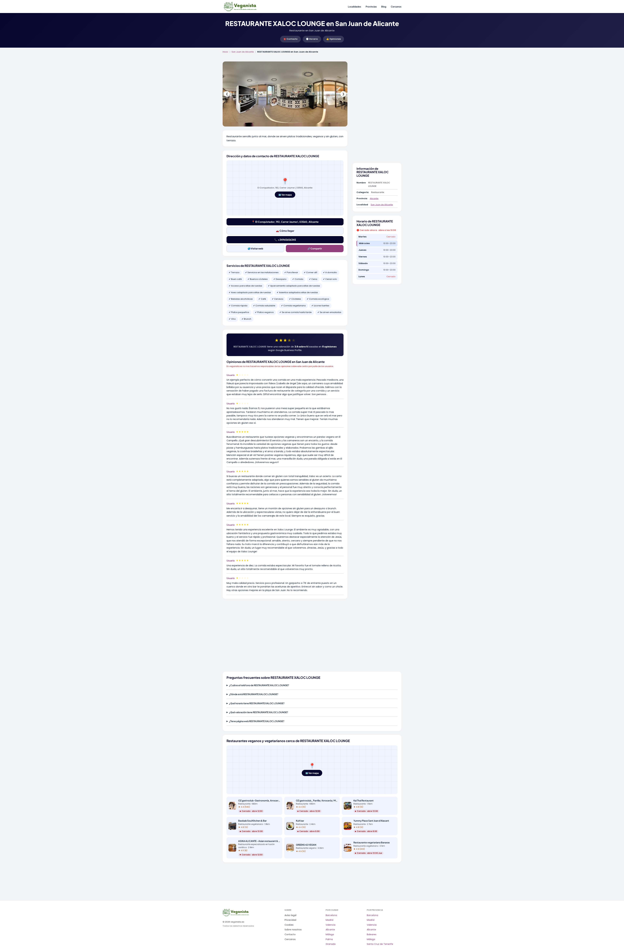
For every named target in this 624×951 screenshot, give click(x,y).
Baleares (371, 934)
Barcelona (331, 915)
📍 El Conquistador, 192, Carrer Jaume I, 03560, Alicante (285, 221)
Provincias (371, 6)
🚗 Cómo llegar (285, 230)
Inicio (225, 51)
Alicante (374, 198)
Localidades (354, 6)
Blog (383, 6)
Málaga (330, 934)
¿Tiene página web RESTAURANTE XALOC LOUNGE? (256, 721)
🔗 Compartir (314, 248)
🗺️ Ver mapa (285, 194)
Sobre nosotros (293, 929)
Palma (329, 939)
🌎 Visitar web (255, 248)
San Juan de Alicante (243, 51)
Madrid (329, 920)
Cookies (289, 924)
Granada (331, 944)
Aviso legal (290, 915)
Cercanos (396, 6)
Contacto (290, 934)
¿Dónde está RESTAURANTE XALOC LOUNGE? (253, 694)
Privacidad (290, 920)
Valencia (330, 924)
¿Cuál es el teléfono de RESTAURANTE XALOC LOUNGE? (259, 685)
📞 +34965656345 (285, 239)
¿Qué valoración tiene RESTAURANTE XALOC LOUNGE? (258, 712)
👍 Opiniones (333, 38)
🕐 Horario (312, 38)
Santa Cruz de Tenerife (380, 944)
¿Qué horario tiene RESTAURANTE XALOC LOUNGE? (257, 703)
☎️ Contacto (290, 38)
